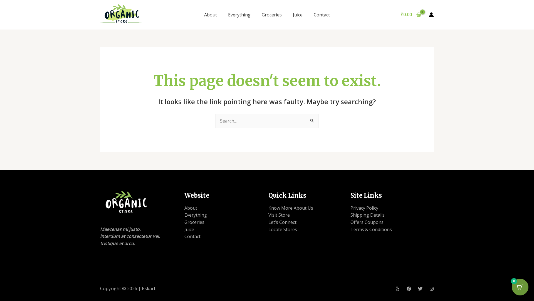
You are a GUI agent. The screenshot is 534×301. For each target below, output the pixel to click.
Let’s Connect (282, 222)
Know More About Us (290, 208)
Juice (298, 15)
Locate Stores (282, 229)
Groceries (272, 15)
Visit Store (279, 215)
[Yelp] (397, 289)
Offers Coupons (367, 222)
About (210, 15)
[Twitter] (420, 289)
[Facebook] (409, 289)
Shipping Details (367, 215)
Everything (239, 15)
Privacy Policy (364, 208)
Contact (322, 15)
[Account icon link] (431, 14)
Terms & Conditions (371, 229)
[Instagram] (431, 289)
